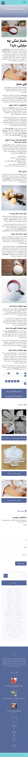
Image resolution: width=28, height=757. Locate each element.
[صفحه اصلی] (25, 12)
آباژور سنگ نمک (17, 589)
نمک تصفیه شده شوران (9, 612)
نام (26, 539)
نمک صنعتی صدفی (18, 627)
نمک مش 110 (20, 631)
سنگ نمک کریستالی (10, 598)
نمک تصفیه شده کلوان (9, 615)
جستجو (6, 575)
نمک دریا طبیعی (10, 620)
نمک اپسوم (10, 605)
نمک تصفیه (10, 608)
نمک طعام (6, 629)
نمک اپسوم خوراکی (17, 608)
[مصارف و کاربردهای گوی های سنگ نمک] (14, 680)
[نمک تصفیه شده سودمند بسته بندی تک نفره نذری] (14, 693)
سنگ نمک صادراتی (10, 593)
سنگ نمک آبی (18, 593)
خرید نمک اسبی (10, 589)
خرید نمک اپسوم (17, 591)
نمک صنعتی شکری (18, 624)
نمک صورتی (21, 629)
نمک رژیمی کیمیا (13, 622)
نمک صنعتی (7, 622)
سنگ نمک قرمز (9, 596)
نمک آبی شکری (10, 603)
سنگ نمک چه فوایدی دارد (14, 375)
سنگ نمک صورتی (17, 596)
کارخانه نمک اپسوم (14, 636)
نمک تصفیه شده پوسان (19, 615)
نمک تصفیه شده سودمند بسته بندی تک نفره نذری (14, 698)
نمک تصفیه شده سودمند (19, 612)
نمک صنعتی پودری (10, 627)
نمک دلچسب (20, 622)
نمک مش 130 (7, 631)
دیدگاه (25, 525)
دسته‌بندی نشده (10, 591)
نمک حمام (11, 617)
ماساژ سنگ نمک (5, 375)
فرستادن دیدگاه (21, 563)
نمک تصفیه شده (18, 610)
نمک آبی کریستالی (17, 605)
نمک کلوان (18, 634)
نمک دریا (6, 617)
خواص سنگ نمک (21, 504)
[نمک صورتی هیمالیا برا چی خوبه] (14, 706)
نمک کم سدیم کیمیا (11, 634)
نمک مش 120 (14, 631)
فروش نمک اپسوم (11, 600)
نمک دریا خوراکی (17, 620)
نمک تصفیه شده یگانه (19, 617)
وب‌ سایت (24, 555)
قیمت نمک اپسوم (17, 603)
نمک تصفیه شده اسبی (10, 610)
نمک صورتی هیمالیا (13, 629)
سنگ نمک (5, 373)
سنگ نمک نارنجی (18, 598)
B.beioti (21, 373)
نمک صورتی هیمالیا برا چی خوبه (14, 711)
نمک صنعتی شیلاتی (9, 624)
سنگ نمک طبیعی (6, 51)
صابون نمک (18, 600)
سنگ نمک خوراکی (20, 441)
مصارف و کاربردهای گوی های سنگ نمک (14, 686)
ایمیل (25, 547)
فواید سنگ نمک (21, 477)
